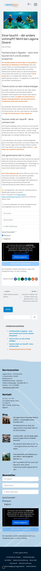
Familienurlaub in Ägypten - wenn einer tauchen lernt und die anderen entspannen (21, 333)
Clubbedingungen (29, 557)
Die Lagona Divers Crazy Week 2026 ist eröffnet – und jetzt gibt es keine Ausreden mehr (25, 420)
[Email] (36, 279)
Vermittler (8, 560)
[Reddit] (32, 279)
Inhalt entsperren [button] (20, 257)
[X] (22, 279)
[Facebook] (15, 279)
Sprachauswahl (8, 232)
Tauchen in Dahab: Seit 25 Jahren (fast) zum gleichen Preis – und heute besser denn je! (30, 296)
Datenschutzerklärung (20, 560)
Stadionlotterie (31, 566)
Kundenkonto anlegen (13, 557)
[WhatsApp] (18, 279)
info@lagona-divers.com (10, 387)
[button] (3, 567)
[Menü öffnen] (35, 4)
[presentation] (6, 420)
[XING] (29, 279)
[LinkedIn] (25, 279)
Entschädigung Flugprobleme (14, 566)
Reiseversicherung (25, 563)
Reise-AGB (33, 560)
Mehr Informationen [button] (20, 253)
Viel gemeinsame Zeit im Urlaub (20, 349)
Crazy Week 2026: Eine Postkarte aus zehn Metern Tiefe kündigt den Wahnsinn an (25, 457)
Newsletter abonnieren (20, 264)
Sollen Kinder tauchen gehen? (10, 294)
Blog (8, 309)
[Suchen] (35, 317)
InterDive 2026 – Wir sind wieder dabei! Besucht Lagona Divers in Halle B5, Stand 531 (25, 438)
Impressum (13, 563)
